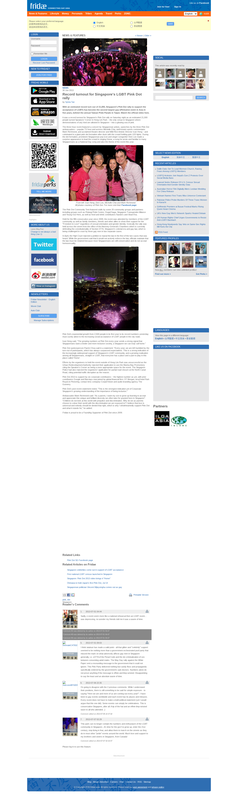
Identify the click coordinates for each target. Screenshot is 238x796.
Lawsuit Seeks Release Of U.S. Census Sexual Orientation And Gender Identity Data (178, 183)
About (95, 782)
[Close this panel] (208, 21)
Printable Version (141, 595)
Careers (114, 782)
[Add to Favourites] (76, 626)
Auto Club (35, 310)
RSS (140, 782)
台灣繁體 (169, 338)
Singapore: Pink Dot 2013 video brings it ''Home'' (88, 578)
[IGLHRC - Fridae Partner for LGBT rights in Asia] (179, 426)
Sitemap (147, 782)
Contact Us (131, 782)
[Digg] (64, 596)
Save (170, 24)
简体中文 (181, 157)
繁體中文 (196, 157)
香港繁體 (190, 338)
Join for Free (44, 75)
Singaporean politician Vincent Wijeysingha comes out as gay (94, 587)
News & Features (74, 35)
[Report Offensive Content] (147, 612)
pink (64, 600)
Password (35, 45)
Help (122, 782)
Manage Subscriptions (44, 320)
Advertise (104, 782)
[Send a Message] (68, 626)
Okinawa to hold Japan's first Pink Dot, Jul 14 (87, 583)
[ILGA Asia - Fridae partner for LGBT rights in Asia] (162, 426)
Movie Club (36, 306)
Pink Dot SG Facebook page (80, 560)
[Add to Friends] (72, 626)
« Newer (139, 35)
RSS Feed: (163, 232)
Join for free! (163, 7)
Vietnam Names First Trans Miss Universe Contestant (181, 195)
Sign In (177, 7)
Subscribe (44, 316)
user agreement (140, 787)
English (159, 338)
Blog (89, 782)
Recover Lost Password (44, 63)
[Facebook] (68, 596)
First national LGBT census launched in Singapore (89, 574)
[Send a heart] (64, 626)
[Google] (73, 596)
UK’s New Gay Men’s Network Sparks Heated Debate (181, 213)
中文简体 (180, 338)
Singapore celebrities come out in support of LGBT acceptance (95, 570)
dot (68, 600)
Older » (147, 35)
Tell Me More (44, 191)
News (65, 88)
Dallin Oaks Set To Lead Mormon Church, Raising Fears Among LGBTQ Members (179, 170)
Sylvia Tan (70, 102)
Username (35, 39)
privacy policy (158, 787)
